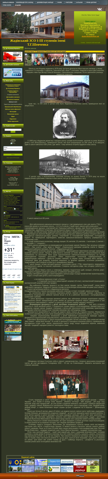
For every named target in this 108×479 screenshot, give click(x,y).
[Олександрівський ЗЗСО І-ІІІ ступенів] (13, 333)
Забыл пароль (10, 157)
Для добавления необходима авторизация (13, 227)
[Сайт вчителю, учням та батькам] (54, 471)
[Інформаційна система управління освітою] (54, 465)
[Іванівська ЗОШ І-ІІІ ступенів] (13, 322)
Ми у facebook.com (99, 9)
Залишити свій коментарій (93, 42)
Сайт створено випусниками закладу (28, 476)
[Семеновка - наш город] (41, 471)
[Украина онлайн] (80, 471)
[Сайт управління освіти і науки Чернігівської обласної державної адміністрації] (80, 465)
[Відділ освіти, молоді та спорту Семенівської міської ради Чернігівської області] (28, 471)
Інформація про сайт (104, 9)
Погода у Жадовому (7, 240)
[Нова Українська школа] (93, 471)
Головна (83, 42)
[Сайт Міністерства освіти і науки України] (15, 465)
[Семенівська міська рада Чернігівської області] (15, 471)
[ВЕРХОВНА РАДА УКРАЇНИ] (28, 465)
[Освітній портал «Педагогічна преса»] (67, 471)
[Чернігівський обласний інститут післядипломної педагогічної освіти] (93, 465)
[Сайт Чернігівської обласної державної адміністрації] (67, 465)
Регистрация (16, 157)
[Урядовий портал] (41, 465)
